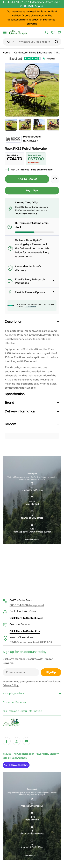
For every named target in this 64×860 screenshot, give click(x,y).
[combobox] (32, 42)
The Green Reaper (23, 753)
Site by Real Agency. (15, 757)
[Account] (46, 32)
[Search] (56, 42)
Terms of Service (47, 681)
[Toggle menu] (5, 32)
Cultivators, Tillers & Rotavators (33, 52)
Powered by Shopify (47, 753)
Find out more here (42, 169)
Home (6, 52)
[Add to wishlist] (55, 179)
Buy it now (32, 190)
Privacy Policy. (11, 685)
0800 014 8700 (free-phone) (27, 605)
